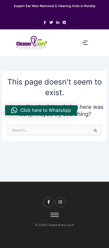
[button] (41, 110)
